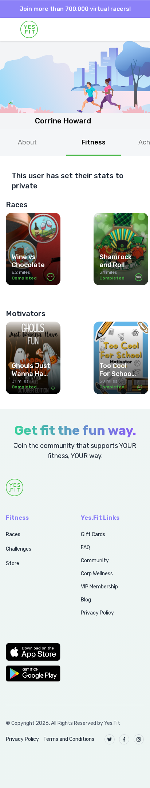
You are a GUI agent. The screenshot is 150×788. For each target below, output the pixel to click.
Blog (86, 600)
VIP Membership (99, 587)
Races (13, 534)
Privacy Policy (97, 613)
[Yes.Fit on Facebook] (124, 739)
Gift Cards (93, 534)
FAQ (85, 547)
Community (95, 561)
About (27, 142)
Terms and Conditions (68, 739)
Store (12, 563)
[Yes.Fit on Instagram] (139, 739)
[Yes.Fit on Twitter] (109, 739)
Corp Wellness (97, 574)
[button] (35, 652)
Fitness (94, 142)
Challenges (18, 549)
